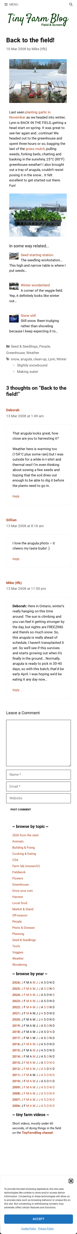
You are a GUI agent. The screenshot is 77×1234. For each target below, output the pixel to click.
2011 (16, 1075)
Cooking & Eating (24, 854)
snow (15, 359)
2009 (16, 1087)
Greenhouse (15, 353)
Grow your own (22, 891)
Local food (19, 903)
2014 (16, 1056)
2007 (16, 1099)
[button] (71, 1181)
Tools (16, 946)
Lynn (51, 359)
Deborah (13, 410)
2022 (16, 1007)
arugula (26, 359)
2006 (16, 1106)
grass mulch (35, 149)
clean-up (40, 359)
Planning (18, 934)
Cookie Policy (28, 1228)
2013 (16, 1063)
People (44, 346)
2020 (16, 1019)
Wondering (19, 965)
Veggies (17, 952)
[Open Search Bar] (71, 4)
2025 (16, 989)
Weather (32, 353)
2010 (16, 1081)
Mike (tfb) (14, 583)
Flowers (17, 878)
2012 (16, 1069)
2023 (16, 1001)
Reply (16, 496)
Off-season (19, 915)
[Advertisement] (38, 1174)
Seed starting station (37, 255)
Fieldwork (19, 872)
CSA (15, 860)
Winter (61, 359)
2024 (16, 995)
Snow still (28, 315)
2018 (16, 1032)
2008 (16, 1093)
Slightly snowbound (32, 365)
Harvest (17, 897)
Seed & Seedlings (24, 346)
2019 (16, 1026)
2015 (16, 1050)
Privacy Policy (46, 1228)
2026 (16, 982)
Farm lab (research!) (26, 866)
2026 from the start (25, 835)
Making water (27, 372)
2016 (16, 1044)
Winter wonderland (35, 285)
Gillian (11, 520)
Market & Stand (22, 909)
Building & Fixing (23, 847)
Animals (18, 841)
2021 (16, 1013)
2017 (16, 1038)
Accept (38, 1219)
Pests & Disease (23, 928)
